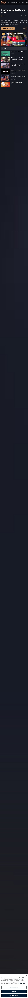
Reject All (14, 991)
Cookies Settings (14, 987)
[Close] (26, 975)
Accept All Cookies (14, 995)
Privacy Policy (21, 983)
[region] (14, 986)
